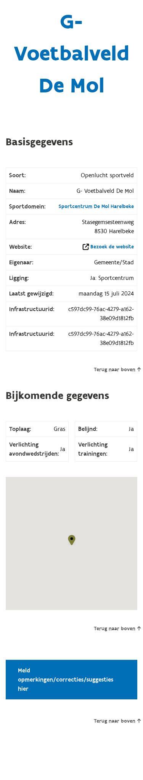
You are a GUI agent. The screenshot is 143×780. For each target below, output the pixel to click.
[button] (72, 540)
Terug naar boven (114, 369)
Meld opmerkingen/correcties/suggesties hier (65, 680)
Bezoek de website (112, 246)
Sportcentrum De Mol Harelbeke (96, 206)
